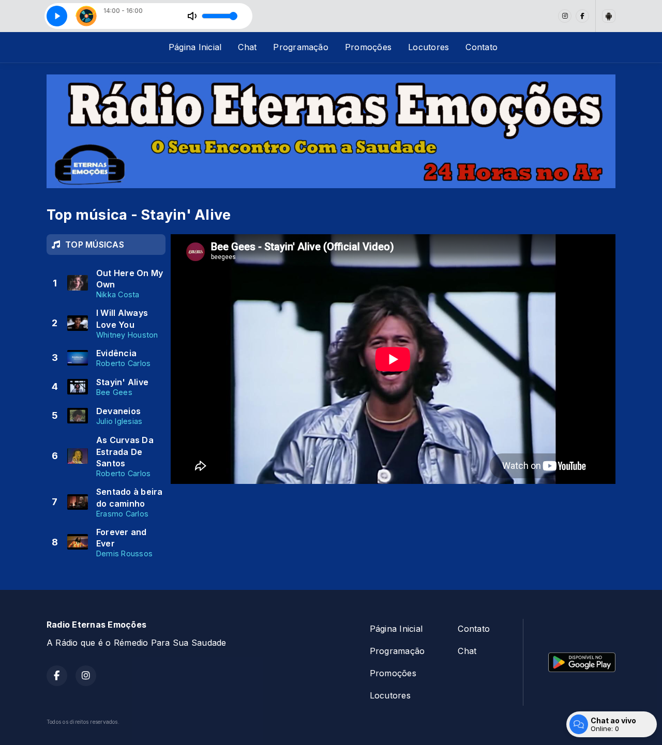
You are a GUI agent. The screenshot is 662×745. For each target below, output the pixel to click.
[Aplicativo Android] (608, 16)
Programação (300, 47)
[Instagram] (564, 16)
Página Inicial (195, 47)
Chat (247, 47)
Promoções (368, 47)
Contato (481, 47)
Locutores (428, 47)
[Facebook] (582, 16)
